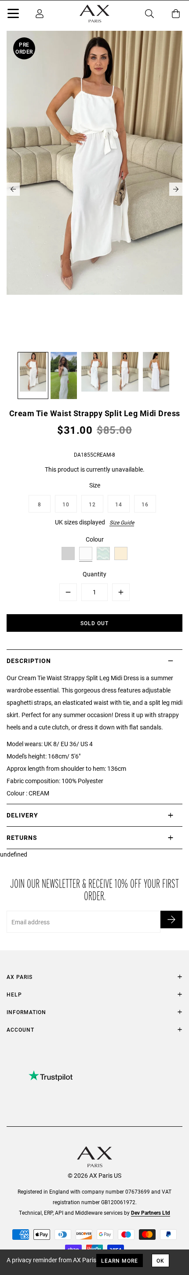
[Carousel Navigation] (94, 189)
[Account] (39, 13)
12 (92, 504)
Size (94, 485)
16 (145, 504)
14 (118, 504)
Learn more (119, 1260)
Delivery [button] (22, 815)
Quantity (94, 574)
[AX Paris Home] (94, 13)
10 (65, 504)
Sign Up (171, 919)
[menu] (13, 15)
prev (13, 189)
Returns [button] (22, 837)
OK (160, 1260)
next (175, 189)
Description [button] (29, 660)
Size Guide (121, 522)
